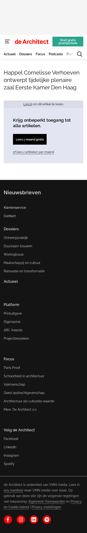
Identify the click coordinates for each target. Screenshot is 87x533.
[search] (79, 54)
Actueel (11, 281)
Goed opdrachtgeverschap (24, 393)
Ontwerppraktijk (16, 238)
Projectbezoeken (16, 338)
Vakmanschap (14, 384)
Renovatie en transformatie (24, 271)
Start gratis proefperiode (67, 41)
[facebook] (8, 519)
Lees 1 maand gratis (30, 139)
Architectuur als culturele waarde (29, 401)
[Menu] (7, 41)
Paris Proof (12, 368)
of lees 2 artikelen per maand (33, 152)
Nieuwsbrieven (22, 192)
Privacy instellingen (46, 507)
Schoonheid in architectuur (24, 376)
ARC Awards (13, 330)
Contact (10, 216)
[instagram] (21, 519)
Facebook (11, 439)
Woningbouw (14, 254)
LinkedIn (10, 447)
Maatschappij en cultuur (22, 263)
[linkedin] (34, 519)
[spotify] (47, 519)
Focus (9, 359)
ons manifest (13, 490)
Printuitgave (13, 313)
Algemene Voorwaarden (46, 501)
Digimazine (12, 322)
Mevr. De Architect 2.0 (20, 409)
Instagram (11, 455)
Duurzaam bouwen (18, 246)
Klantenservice (15, 207)
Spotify (9, 464)
